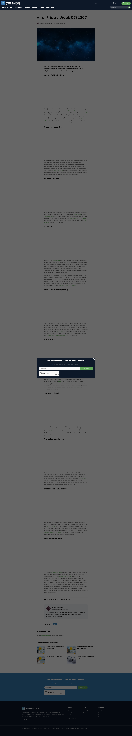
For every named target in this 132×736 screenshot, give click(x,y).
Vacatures (27, 7)
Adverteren (89, 3)
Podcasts (41, 7)
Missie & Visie (107, 3)
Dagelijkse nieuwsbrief (59, 364)
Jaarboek (34, 7)
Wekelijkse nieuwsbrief (74, 364)
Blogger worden (98, 3)
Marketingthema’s (7, 7)
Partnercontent (50, 7)
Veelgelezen (18, 7)
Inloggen (126, 3)
